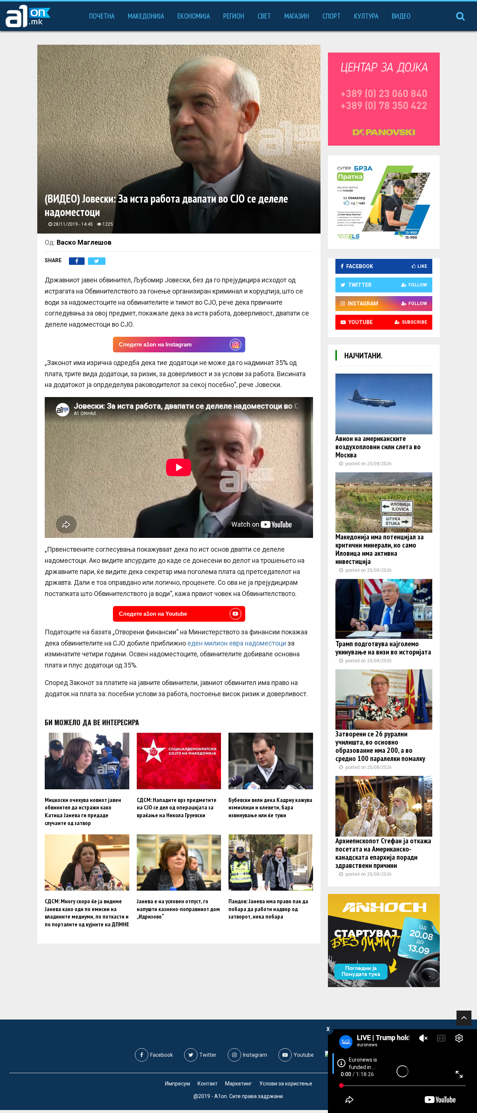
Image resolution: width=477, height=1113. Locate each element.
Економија (193, 16)
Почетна (101, 16)
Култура (366, 16)
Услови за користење (285, 1084)
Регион (233, 16)
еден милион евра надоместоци (236, 643)
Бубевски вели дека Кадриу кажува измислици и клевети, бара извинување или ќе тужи (270, 807)
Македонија (146, 16)
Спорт (331, 16)
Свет (264, 16)
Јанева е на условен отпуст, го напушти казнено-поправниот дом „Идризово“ (178, 908)
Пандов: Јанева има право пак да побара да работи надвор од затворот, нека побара (268, 908)
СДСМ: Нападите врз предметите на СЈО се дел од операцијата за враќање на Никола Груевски (177, 807)
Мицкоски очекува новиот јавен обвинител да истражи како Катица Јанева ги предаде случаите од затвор (83, 811)
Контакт (208, 1084)
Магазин (296, 16)
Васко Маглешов (84, 242)
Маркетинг (238, 1084)
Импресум (177, 1084)
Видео (401, 16)
